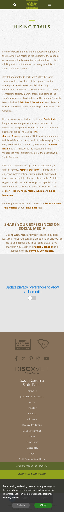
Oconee (16, 135)
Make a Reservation (32, 430)
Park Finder (31, 207)
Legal (32, 453)
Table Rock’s (50, 119)
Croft (7, 190)
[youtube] (46, 359)
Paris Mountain (35, 190)
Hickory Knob (19, 190)
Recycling (32, 407)
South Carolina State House (32, 459)
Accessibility (32, 447)
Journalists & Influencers (32, 396)
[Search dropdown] (14, 4)
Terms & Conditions (41, 250)
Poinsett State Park (29, 169)
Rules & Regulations (32, 424)
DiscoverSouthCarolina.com (32, 473)
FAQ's (32, 402)
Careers (32, 413)
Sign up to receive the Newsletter (32, 465)
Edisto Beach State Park (30, 102)
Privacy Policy (32, 441)
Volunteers (32, 419)
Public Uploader (43, 247)
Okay (43, 505)
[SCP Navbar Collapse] (49, 4)
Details (20, 505)
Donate (32, 436)
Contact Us (32, 390)
